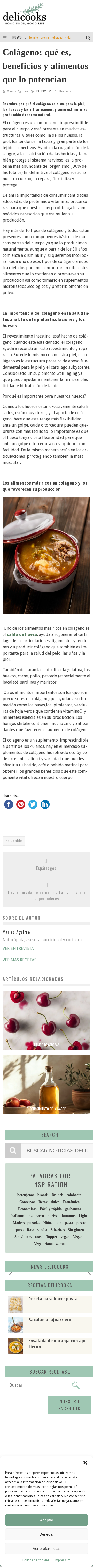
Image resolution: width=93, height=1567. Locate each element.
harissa (53, 1216)
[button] (85, 1462)
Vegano (78, 1237)
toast (39, 1237)
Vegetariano (43, 1244)
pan (58, 1223)
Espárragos (46, 868)
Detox (43, 1202)
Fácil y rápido (51, 1209)
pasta (69, 1223)
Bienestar (66, 91)
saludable (14, 841)
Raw (30, 1230)
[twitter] (33, 806)
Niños (47, 1223)
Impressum (62, 1560)
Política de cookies (35, 1560)
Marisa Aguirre (17, 91)
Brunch (57, 1195)
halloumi (18, 1216)
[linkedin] (45, 806)
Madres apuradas (26, 1223)
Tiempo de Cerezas (46, 1044)
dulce (55, 1202)
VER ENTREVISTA (18, 948)
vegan (65, 1237)
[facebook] (9, 806)
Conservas (27, 1202)
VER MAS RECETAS (19, 959)
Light (83, 1216)
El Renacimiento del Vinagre (46, 1108)
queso (19, 1230)
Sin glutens (23, 1237)
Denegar (46, 1534)
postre (81, 1223)
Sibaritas (58, 1230)
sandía (42, 1230)
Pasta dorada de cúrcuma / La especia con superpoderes (47, 895)
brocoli (42, 1195)
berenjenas (25, 1195)
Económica (71, 1202)
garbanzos (73, 1209)
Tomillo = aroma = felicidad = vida (50, 37)
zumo (60, 1244)
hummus (68, 1216)
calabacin (74, 1195)
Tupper (51, 1237)
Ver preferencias (46, 1548)
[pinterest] (21, 806)
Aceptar (46, 1520)
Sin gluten (76, 1230)
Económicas (27, 1209)
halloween (36, 1216)
